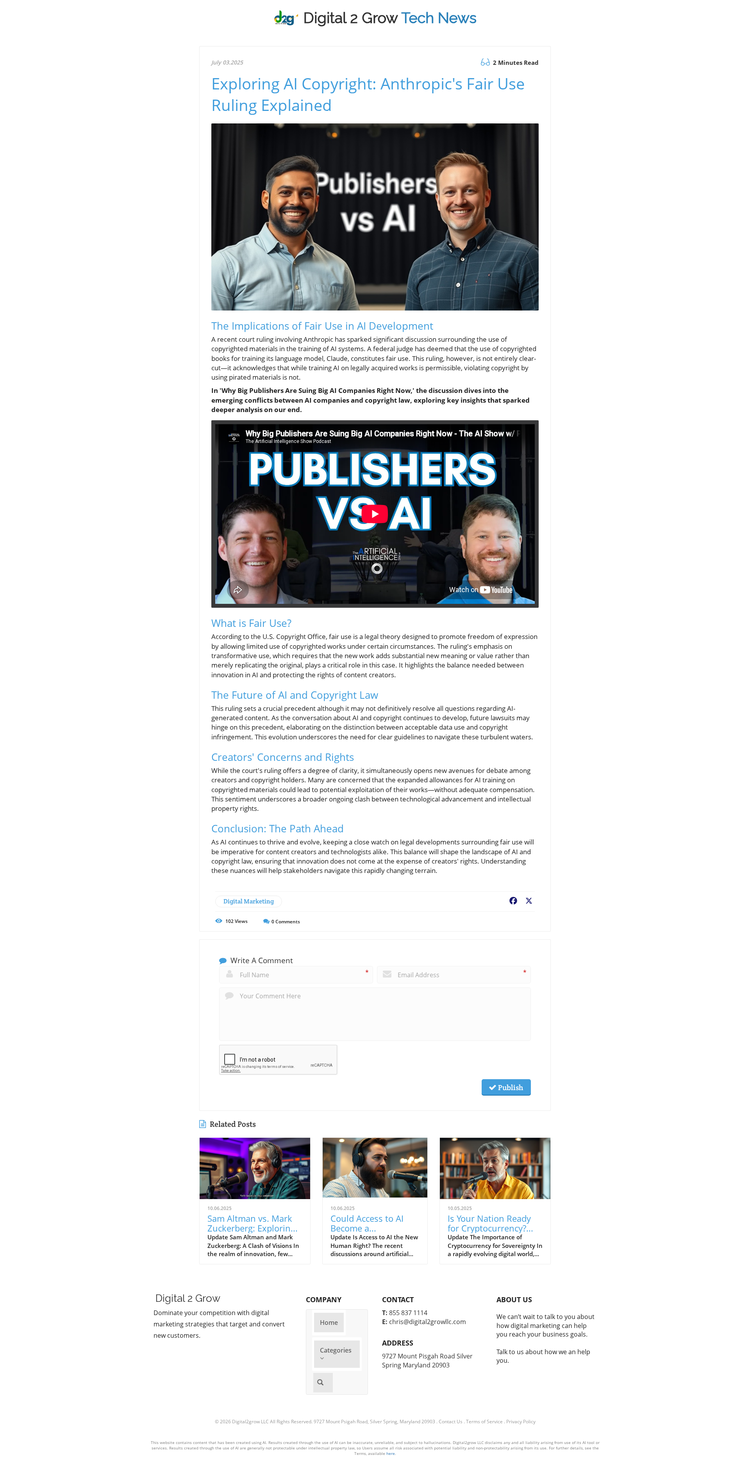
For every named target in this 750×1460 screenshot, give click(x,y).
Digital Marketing (248, 901)
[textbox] (390, 18)
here (390, 1453)
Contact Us (450, 1421)
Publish (509, 1087)
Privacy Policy (521, 1421)
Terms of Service (484, 1421)
